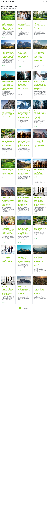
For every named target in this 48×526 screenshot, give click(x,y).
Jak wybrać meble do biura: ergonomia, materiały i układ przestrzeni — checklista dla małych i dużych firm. (24, 172)
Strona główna (44, 1)
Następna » (26, 308)
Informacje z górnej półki (7, 1)
